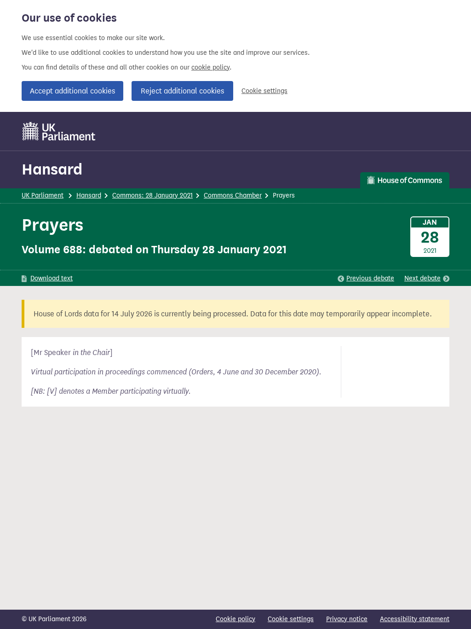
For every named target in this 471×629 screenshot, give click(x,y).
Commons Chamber (233, 195)
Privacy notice (347, 619)
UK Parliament (42, 195)
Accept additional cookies (72, 91)
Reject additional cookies (182, 91)
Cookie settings (264, 91)
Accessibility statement (414, 619)
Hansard (52, 169)
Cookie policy (235, 619)
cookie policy (210, 67)
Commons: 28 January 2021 (152, 195)
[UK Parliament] (59, 131)
